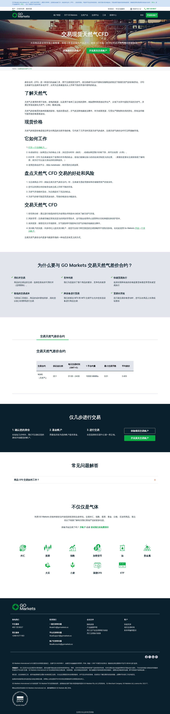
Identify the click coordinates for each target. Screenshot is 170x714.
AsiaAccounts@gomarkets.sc (61, 644)
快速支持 (127, 624)
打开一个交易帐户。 (37, 147)
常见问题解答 (120, 9)
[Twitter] (149, 656)
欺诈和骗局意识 (130, 630)
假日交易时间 (129, 627)
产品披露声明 (92, 627)
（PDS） (22, 4)
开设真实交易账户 (98, 50)
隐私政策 (90, 624)
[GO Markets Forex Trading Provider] (24, 15)
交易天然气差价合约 (52, 336)
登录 (141, 15)
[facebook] (146, 656)
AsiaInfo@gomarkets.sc (59, 627)
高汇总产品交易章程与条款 (97, 630)
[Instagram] (156, 656)
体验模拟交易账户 (72, 50)
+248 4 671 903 (18, 636)
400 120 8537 (17, 627)
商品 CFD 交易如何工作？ (26, 479)
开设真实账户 (152, 15)
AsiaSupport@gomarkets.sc (61, 636)
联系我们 (111, 9)
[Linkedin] (153, 656)
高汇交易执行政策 (94, 633)
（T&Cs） (153, 2)
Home (14, 69)
